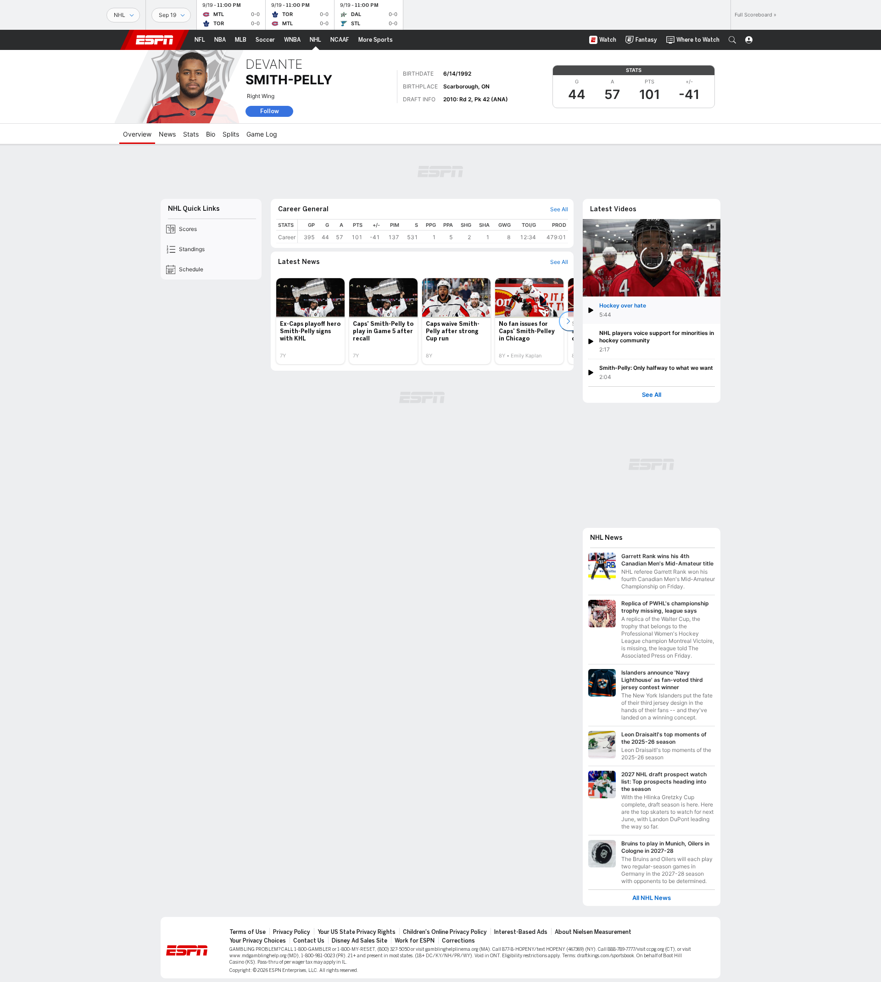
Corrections (458, 941)
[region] (433, 231)
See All (651, 394)
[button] (732, 40)
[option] (310, 321)
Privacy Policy (291, 932)
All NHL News (651, 897)
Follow (269, 111)
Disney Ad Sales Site (359, 941)
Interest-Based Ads (520, 932)
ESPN (154, 40)
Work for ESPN (415, 941)
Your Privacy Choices (257, 941)
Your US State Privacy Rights (357, 932)
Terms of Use (247, 932)
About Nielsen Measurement (593, 932)
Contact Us (308, 941)
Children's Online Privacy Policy (445, 932)
